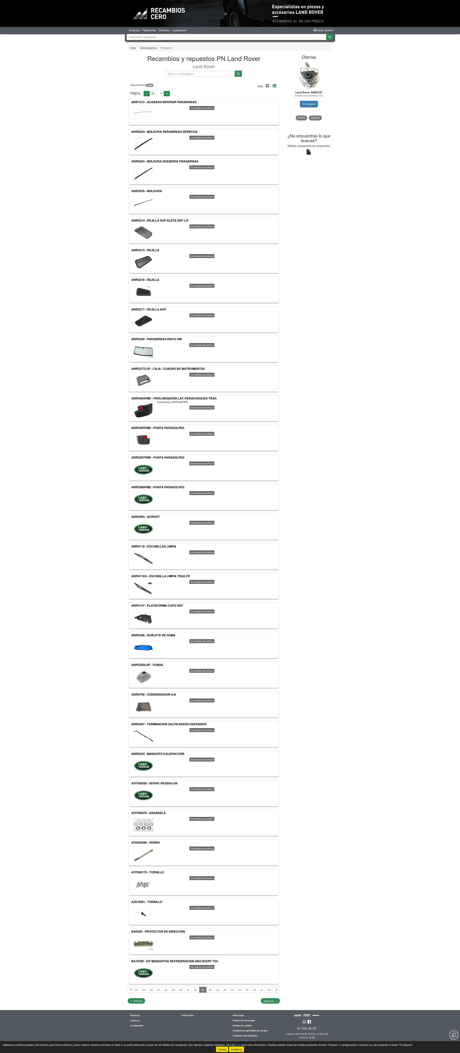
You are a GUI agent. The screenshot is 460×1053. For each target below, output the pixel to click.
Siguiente (270, 1001)
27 (158, 990)
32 (195, 990)
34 (210, 990)
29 (173, 990)
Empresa (134, 30)
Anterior (136, 1001)
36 (225, 990)
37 (232, 990)
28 (166, 990)
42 (269, 990)
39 (247, 990)
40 (254, 990)
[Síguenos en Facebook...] (309, 1022)
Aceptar (222, 1049)
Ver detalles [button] (309, 104)
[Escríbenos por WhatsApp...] (304, 1022)
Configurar (236, 1049)
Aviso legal (238, 1015)
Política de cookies (242, 1025)
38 (239, 990)
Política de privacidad (244, 1020)
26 (151, 990)
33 (202, 990)
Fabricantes (149, 30)
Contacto (164, 30)
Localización (179, 30)
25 (143, 990)
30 (180, 990)
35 (217, 990)
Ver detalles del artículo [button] (201, 107)
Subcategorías (148, 48)
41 (261, 990)
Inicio (133, 48)
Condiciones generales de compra (250, 1030)
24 (136, 990)
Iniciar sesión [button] (324, 30)
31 (188, 990)
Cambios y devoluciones (245, 1035)
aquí (238, 1045)
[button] (147, 93)
